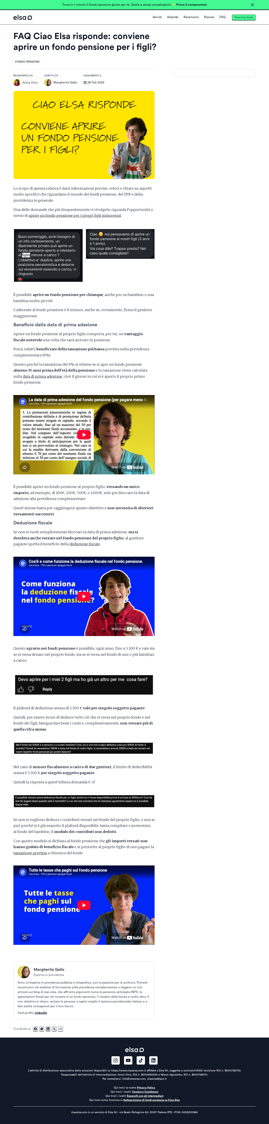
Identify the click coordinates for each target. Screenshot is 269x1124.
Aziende (172, 17)
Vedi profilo (32, 1013)
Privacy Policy (146, 1087)
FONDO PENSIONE (27, 61)
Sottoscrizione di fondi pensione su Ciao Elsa (151, 1100)
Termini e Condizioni (145, 1092)
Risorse (209, 17)
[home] (22, 17)
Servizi (157, 17)
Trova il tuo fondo (244, 17)
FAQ (222, 17)
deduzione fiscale (85, 544)
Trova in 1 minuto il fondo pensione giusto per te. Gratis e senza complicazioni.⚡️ (134, 4)
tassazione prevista (30, 853)
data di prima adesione (42, 376)
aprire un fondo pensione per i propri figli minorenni (75, 215)
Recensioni (191, 17)
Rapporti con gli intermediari (145, 1096)
